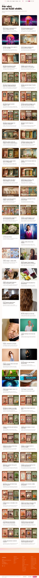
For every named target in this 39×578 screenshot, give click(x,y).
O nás (23, 558)
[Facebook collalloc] (4, 566)
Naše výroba (24, 559)
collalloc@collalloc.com (5, 563)
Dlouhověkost (33, 564)
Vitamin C (15, 562)
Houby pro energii (33, 563)
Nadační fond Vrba (33, 568)
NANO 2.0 (15, 559)
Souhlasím (34, 576)
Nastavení (29, 576)
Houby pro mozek (33, 562)
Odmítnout (25, 576)
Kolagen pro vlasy (33, 559)
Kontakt (23, 563)
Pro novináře (24, 569)
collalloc (4, 557)
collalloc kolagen (16, 558)
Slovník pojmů (33, 567)
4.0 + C (15, 563)
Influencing (24, 568)
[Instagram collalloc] (2, 566)
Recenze (23, 562)
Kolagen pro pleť (33, 558)
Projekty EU (24, 570)
